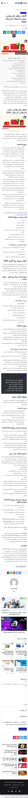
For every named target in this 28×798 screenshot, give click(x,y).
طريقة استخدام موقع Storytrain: (17, 78)
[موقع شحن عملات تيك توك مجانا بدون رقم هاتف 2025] (22, 746)
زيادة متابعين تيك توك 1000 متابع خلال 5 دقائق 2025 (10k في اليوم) (9, 765)
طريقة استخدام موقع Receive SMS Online (14, 81)
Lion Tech (22, 25)
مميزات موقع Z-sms (19, 70)
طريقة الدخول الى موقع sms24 (17, 65)
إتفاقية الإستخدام (7, 784)
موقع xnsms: (20, 71)
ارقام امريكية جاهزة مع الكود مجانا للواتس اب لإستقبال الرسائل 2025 (21, 669)
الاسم (25, 704)
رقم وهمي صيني (20, 566)
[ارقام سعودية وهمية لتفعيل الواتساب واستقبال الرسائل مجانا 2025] (7, 646)
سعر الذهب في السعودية (10, 797)
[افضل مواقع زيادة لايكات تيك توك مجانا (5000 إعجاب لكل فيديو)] (22, 759)
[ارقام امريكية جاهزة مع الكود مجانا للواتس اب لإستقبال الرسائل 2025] (21, 663)
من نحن (16, 787)
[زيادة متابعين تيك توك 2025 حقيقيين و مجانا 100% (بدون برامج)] (22, 752)
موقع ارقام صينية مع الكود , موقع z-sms (15, 68)
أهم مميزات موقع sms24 (18, 63)
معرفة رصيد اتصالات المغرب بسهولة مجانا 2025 (8, 670)
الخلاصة (21, 82)
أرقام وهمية (18, 9)
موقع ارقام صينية (20, 75)
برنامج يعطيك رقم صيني (18, 79)
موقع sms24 (20, 62)
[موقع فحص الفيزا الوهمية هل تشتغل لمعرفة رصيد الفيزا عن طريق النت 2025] (21, 646)
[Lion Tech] (21, 3)
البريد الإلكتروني (23, 710)
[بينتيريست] (14, 573)
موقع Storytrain (20, 76)
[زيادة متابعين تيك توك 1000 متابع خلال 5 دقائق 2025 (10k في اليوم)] (22, 765)
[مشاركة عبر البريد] (8, 573)
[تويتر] (17, 573)
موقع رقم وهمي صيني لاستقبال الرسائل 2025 (13, 60)
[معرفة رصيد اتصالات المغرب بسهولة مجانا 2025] (7, 663)
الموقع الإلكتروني (23, 716)
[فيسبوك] (20, 573)
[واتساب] (11, 573)
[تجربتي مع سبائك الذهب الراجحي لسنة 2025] (22, 773)
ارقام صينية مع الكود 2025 (18, 67)
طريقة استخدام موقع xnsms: (17, 73)
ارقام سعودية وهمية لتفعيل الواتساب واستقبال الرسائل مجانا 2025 (7, 652)
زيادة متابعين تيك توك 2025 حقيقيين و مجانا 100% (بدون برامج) (10, 752)
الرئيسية (23, 9)
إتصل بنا (12, 787)
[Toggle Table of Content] (23, 58)
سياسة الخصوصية (16, 784)
